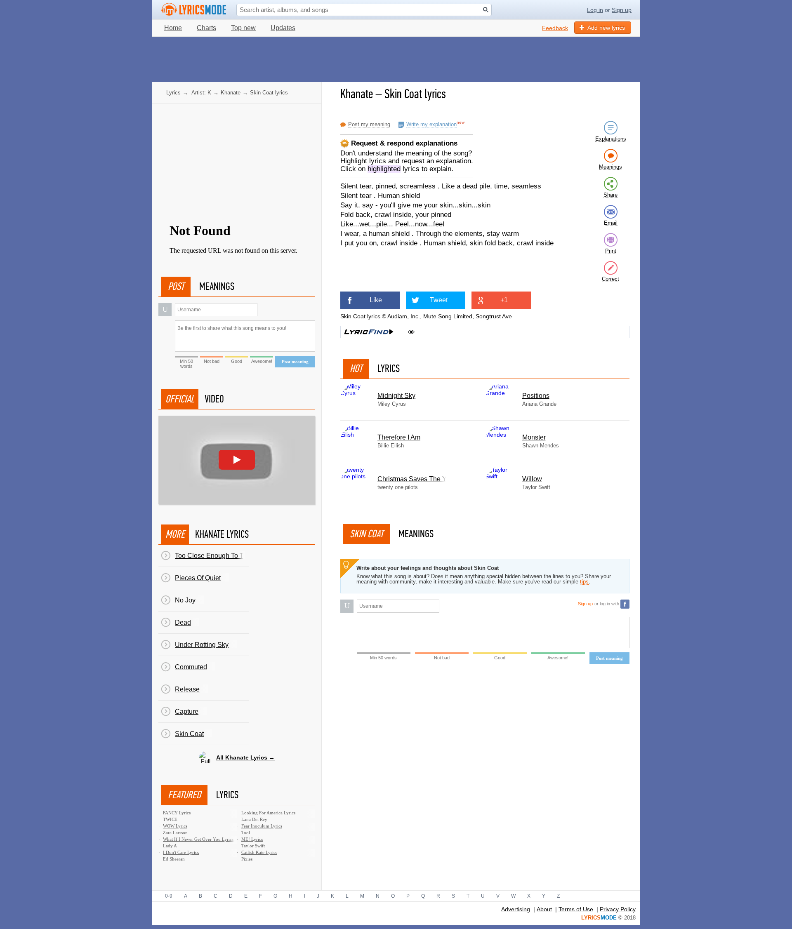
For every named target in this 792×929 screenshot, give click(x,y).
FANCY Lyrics (177, 812)
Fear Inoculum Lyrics (261, 825)
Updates (283, 27)
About (544, 909)
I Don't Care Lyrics (181, 852)
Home (173, 27)
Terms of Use (576, 909)
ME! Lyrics (252, 839)
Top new (243, 27)
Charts (206, 27)
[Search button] (485, 9)
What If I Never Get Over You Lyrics (198, 839)
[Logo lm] (193, 9)
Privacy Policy (618, 909)
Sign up (622, 10)
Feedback (555, 28)
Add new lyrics (606, 27)
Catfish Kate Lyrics (259, 852)
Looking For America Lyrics (268, 812)
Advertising (515, 909)
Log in (595, 10)
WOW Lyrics (175, 825)
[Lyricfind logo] (369, 331)
